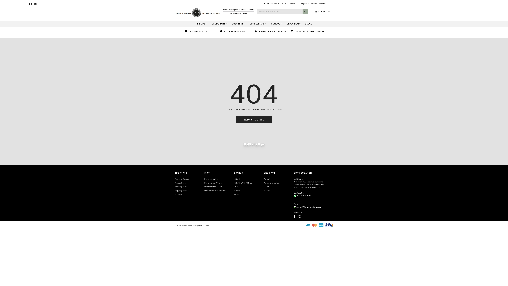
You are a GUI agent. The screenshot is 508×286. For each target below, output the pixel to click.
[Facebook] (295, 216)
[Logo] (197, 12)
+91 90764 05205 (304, 196)
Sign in (304, 3)
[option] (201, 31)
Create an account (318, 3)
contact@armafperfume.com (309, 207)
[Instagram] (299, 216)
